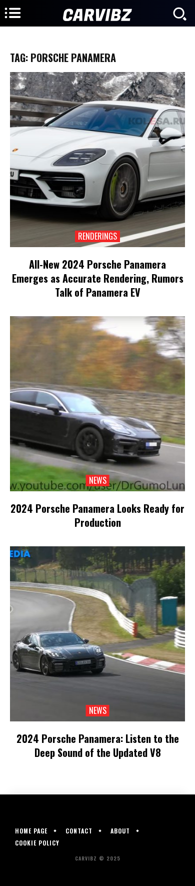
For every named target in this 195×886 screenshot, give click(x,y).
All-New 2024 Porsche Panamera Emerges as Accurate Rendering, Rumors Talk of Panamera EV (98, 278)
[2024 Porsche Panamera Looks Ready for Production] (97, 403)
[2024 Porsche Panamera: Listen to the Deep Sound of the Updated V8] (97, 633)
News (97, 480)
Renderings (97, 236)
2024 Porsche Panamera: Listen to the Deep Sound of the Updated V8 (97, 745)
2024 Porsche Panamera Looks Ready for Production (97, 515)
